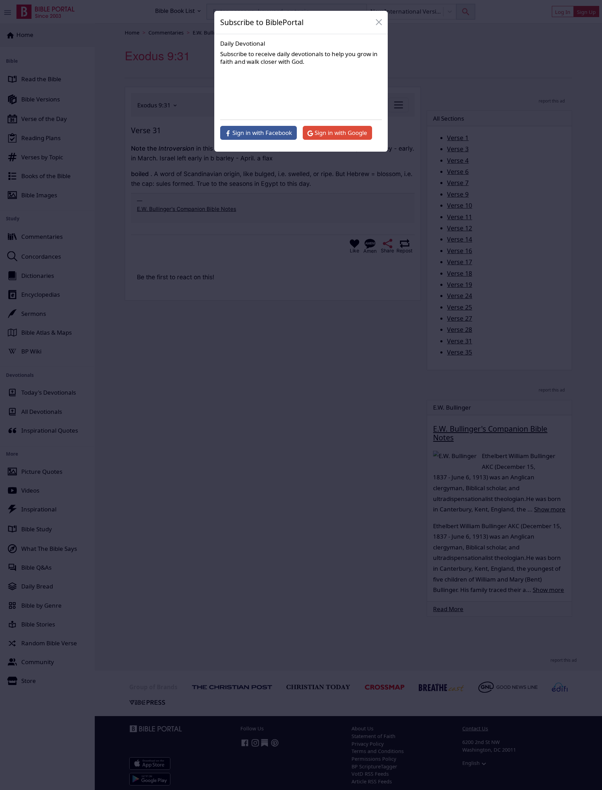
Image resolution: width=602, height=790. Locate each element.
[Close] (379, 22)
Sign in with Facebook (261, 133)
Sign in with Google (340, 133)
